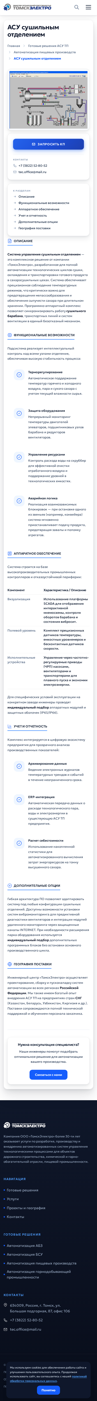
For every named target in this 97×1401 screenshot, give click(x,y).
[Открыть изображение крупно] (48, 99)
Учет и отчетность (32, 215)
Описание (26, 197)
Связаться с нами (48, 1075)
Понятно (48, 1390)
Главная (13, 46)
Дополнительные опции (38, 222)
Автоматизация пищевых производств (45, 52)
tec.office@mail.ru (32, 172)
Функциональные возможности (43, 203)
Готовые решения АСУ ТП (48, 46)
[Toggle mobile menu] (88, 7)
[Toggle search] (77, 7)
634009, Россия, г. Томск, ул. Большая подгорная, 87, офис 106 (40, 1308)
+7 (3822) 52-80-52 (32, 166)
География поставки (34, 228)
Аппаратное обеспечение (38, 209)
